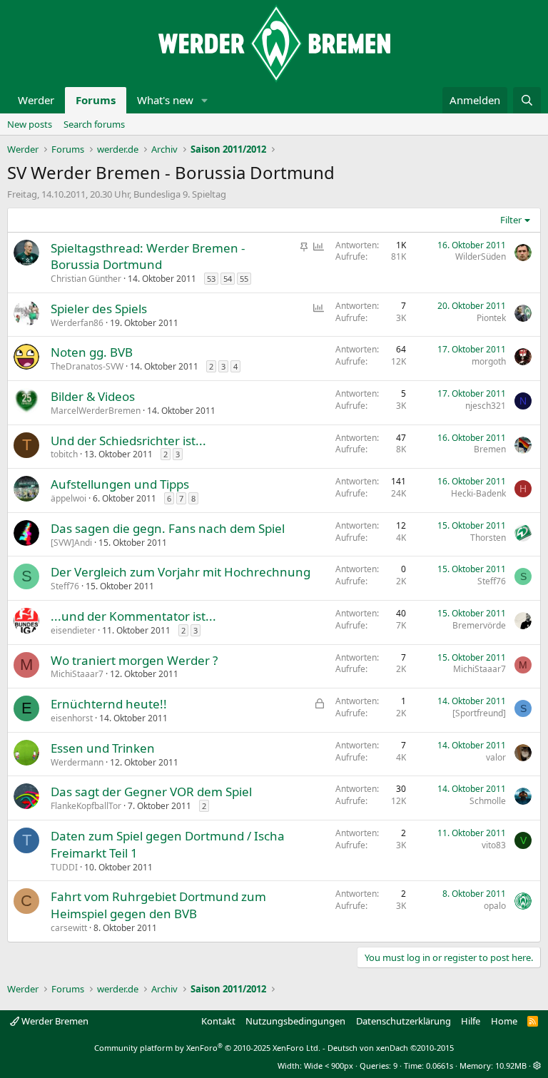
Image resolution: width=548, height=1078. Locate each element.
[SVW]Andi (71, 543)
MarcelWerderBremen (96, 411)
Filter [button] (511, 219)
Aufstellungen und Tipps (120, 484)
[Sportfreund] (479, 713)
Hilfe (470, 1021)
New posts (29, 124)
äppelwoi (68, 498)
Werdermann (77, 762)
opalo (495, 906)
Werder (36, 100)
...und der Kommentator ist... (133, 616)
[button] (205, 100)
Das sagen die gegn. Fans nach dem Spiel (168, 528)
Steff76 (65, 586)
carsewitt (69, 928)
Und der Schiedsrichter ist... (128, 440)
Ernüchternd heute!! (109, 704)
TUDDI (64, 867)
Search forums (94, 124)
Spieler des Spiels (99, 308)
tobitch (64, 454)
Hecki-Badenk (478, 493)
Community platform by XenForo (207, 1047)
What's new (165, 100)
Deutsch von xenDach (391, 1047)
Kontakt (218, 1021)
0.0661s (439, 1065)
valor (496, 757)
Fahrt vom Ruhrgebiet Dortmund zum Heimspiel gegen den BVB (158, 905)
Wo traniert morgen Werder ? (134, 660)
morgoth (489, 361)
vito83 (494, 845)
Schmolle (488, 801)
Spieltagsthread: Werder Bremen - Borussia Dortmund (148, 256)
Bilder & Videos (93, 396)
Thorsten (488, 538)
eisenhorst (72, 718)
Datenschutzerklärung (403, 1021)
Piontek (491, 318)
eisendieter (73, 630)
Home (504, 1021)
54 (227, 278)
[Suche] (527, 100)
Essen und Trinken (103, 748)
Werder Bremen (53, 1021)
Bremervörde (479, 625)
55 (244, 278)
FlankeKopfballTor (86, 806)
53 (211, 278)
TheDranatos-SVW (87, 366)
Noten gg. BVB (92, 352)
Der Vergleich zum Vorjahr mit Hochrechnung (180, 572)
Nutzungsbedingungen (295, 1021)
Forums (96, 100)
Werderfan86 (77, 323)
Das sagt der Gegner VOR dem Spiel (151, 791)
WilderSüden (480, 256)
